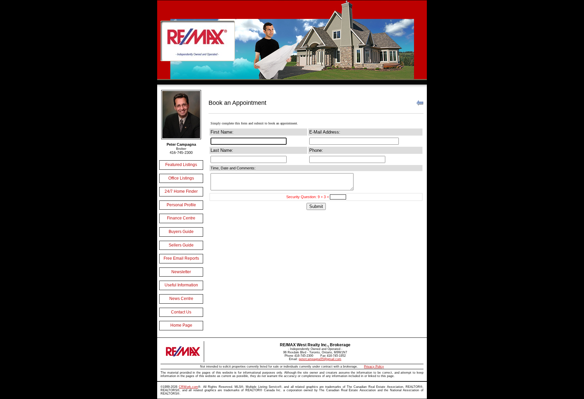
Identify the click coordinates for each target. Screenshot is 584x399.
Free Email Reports (181, 258)
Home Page (181, 325)
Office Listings (181, 178)
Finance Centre (181, 218)
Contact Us (181, 312)
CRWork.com (188, 387)
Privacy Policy (374, 366)
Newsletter (181, 271)
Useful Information (181, 285)
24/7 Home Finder (181, 191)
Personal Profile (181, 205)
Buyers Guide (181, 231)
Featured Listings (181, 164)
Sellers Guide (181, 245)
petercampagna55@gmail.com (320, 359)
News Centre (181, 298)
